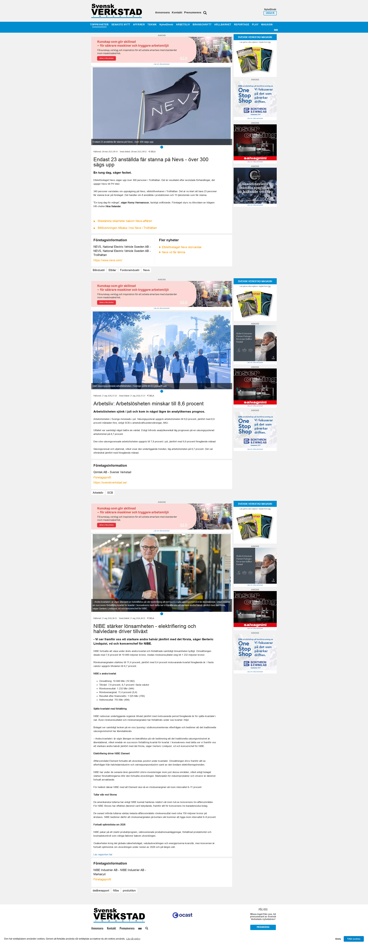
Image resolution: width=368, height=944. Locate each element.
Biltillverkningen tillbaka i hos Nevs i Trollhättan (127, 227)
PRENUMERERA (263, 927)
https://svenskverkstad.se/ (110, 482)
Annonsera (162, 12)
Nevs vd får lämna (173, 252)
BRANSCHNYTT (202, 24)
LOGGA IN (270, 13)
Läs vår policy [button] (133, 939)
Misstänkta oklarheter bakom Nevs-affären (125, 221)
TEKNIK (152, 24)
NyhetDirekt (166, 24)
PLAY (255, 24)
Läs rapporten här (102, 854)
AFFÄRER (139, 24)
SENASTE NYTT (120, 24)
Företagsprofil (102, 477)
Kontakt (177, 12)
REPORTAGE (241, 24)
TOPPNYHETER (99, 24)
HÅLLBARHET (222, 24)
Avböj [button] (338, 939)
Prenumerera (192, 12)
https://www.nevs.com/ (107, 260)
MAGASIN (267, 24)
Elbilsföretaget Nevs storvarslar (182, 247)
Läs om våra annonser (162, 64)
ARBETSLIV (183, 24)
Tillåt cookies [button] (353, 939)
